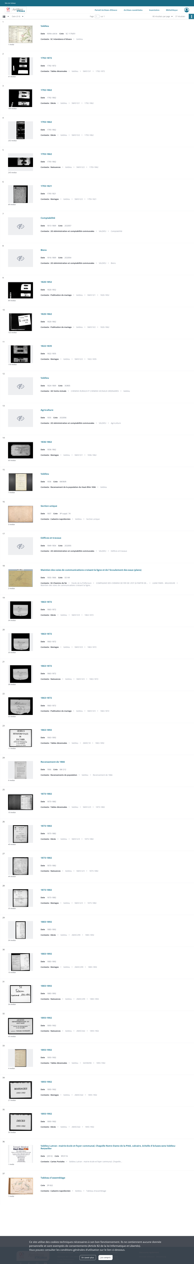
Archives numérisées (133, 10)
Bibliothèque (172, 10)
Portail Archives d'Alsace (106, 10)
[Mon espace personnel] (186, 10)
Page (92, 16)
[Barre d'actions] (191, 16)
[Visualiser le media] (20, 34)
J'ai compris (105, 1257)
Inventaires (154, 10)
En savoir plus (88, 1257)
